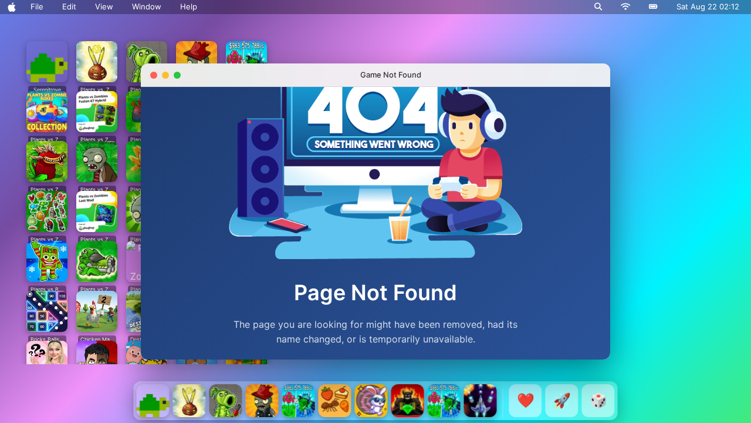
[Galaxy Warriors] (480, 400)
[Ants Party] (335, 400)
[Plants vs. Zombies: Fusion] (189, 400)
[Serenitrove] (153, 400)
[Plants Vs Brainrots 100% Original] (298, 400)
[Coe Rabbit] (371, 400)
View (104, 6)
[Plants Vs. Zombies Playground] (225, 400)
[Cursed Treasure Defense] (407, 400)
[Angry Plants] (262, 400)
